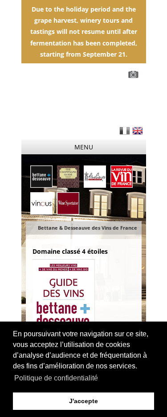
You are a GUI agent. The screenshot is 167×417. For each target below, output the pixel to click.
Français (124, 130)
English (137, 130)
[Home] (83, 97)
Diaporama (135, 74)
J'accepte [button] (83, 401)
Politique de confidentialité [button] (56, 378)
